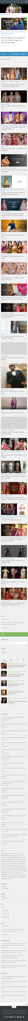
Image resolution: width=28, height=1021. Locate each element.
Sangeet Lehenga (10, 558)
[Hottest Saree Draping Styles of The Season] (14, 403)
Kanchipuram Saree (6, 861)
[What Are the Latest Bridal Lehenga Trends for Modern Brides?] (4, 674)
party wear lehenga (5, 871)
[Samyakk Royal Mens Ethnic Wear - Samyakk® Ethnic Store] (10, 54)
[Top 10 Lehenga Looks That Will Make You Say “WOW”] (14, 96)
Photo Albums (5, 627)
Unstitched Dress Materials (20, 297)
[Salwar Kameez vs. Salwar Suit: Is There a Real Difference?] (14, 572)
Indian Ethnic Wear (9, 516)
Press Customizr (21, 1013)
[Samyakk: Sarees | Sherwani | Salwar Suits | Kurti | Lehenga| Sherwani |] (14, 54)
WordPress (10, 1013)
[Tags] (23, 659)
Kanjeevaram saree (15, 863)
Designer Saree (6, 859)
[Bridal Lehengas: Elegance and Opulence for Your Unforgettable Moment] (14, 307)
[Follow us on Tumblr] (26, 54)
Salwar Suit (8, 872)
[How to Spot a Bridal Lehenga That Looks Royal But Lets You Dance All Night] (4, 666)
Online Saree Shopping (20, 869)
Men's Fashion (4, 81)
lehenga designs (4, 867)
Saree (3, 874)
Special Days (4, 430)
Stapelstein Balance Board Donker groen (11, 943)
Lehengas (8, 104)
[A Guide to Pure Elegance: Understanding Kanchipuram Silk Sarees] (14, 530)
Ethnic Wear (18, 859)
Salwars (10, 81)
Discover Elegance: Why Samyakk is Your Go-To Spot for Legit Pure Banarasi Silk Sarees (13, 40)
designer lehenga (14, 857)
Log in (3, 907)
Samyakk (13, 872)
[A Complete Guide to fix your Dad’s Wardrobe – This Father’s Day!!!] (14, 423)
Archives (3, 651)
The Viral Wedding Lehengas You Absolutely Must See (14, 829)
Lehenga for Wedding (12, 867)
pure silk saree (12, 870)
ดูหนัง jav (4, 960)
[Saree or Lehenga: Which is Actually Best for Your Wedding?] (14, 444)
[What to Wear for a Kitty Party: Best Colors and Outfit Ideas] (4, 700)
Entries (5, 910)
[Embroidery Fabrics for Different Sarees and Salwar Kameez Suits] (14, 268)
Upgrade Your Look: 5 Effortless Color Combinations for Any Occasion (13, 945)
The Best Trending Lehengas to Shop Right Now (13, 763)
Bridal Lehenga (4, 125)
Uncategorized (8, 254)
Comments (5, 913)
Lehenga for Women (21, 867)
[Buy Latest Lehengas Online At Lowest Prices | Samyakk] (14, 348)
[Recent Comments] (17, 659)
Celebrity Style (4, 146)
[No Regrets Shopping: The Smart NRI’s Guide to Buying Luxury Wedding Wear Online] (14, 594)
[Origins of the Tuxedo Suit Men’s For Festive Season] (14, 375)
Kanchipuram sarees (15, 861)
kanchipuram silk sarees (8, 863)
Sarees (21, 32)
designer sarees (12, 859)
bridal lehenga (5, 855)
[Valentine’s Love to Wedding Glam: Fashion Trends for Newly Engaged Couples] (14, 74)
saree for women (17, 874)
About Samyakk (5, 619)
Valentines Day (16, 81)
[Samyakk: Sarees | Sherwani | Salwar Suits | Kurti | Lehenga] (21, 54)
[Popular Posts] (11, 659)
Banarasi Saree (5, 853)
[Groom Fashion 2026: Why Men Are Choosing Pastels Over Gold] (14, 467)
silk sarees (18, 877)
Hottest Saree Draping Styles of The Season (12, 412)
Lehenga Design (21, 865)
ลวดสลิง (4, 965)
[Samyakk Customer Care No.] (19, 54)
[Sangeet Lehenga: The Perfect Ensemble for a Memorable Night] (14, 551)
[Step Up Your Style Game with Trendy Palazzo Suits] (14, 226)
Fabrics (3, 276)
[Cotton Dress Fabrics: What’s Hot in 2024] (14, 289)
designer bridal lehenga (5, 857)
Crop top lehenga (21, 855)
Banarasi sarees (12, 853)
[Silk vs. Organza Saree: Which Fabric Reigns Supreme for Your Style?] (14, 327)
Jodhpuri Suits (4, 474)
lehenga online (5, 869)
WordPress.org (5, 917)
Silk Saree (12, 877)
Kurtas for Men (11, 690)
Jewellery (16, 516)
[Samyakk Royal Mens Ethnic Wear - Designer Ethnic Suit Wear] (12, 54)
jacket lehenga (23, 859)
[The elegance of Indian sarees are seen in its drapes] (14, 247)
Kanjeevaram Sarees (17, 537)
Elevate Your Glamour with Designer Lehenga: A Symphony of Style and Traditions (12, 623)
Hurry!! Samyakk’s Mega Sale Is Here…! (11, 519)
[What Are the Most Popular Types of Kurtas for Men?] (4, 692)
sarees (3, 877)
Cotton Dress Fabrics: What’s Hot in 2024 (11, 299)
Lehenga (3, 104)
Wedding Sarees (9, 33)
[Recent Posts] (4, 659)
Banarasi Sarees (5, 32)
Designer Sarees (14, 32)
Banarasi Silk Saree (19, 853)
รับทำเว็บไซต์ (5, 955)
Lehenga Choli (14, 865)
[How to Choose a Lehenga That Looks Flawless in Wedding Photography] (14, 118)
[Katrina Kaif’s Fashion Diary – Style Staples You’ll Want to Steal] (14, 139)
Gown (2, 516)
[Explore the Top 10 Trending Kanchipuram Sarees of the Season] (14, 160)
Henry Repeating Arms (7, 950)
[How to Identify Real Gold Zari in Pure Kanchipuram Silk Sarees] (4, 683)
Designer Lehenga (13, 125)
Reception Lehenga (19, 870)
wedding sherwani (9, 878)
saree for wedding (9, 874)
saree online (23, 874)
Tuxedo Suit (11, 389)
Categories (3, 886)
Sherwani (18, 474)
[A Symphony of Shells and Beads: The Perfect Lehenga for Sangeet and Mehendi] (14, 182)
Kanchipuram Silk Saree (6, 168)
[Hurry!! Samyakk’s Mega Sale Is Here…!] (14, 509)
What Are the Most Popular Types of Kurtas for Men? (14, 737)
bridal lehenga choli (14, 855)
